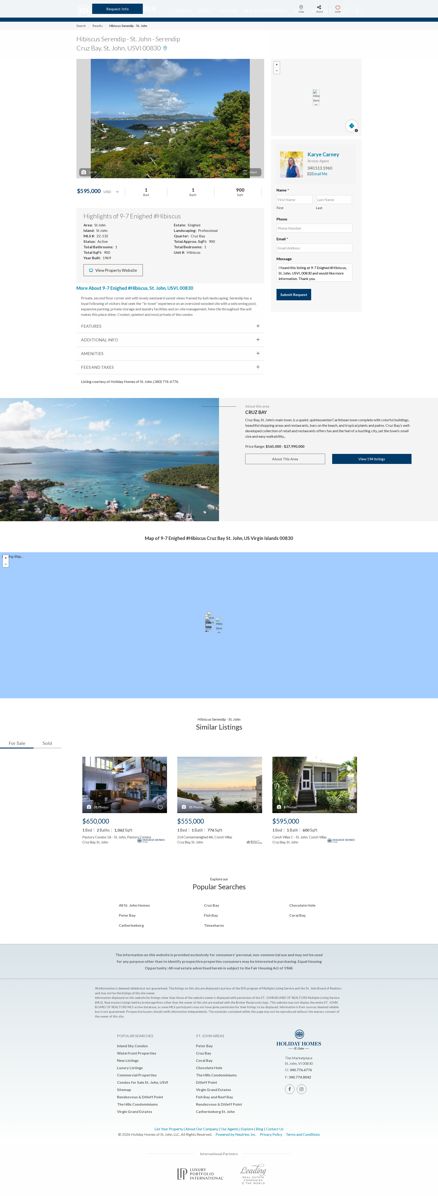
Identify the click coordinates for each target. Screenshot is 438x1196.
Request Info (117, 9)
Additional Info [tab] (99, 339)
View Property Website (116, 270)
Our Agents (230, 1129)
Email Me (319, 173)
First (280, 208)
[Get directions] (352, 126)
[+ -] (316, 97)
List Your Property (168, 1129)
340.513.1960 (320, 168)
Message (284, 258)
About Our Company (201, 1129)
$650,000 (95, 821)
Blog (259, 1129)
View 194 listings (371, 459)
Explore (247, 1129)
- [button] (277, 71)
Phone (281, 219)
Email (282, 239)
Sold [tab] (47, 743)
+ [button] (277, 65)
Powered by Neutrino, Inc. (236, 1134)
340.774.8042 (300, 1077)
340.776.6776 (300, 1070)
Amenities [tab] (92, 353)
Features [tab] (91, 326)
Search (81, 26)
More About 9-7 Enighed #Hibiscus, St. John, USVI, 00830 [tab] (134, 288)
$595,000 (285, 821)
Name (282, 190)
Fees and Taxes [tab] (97, 367)
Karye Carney (323, 154)
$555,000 (190, 821)
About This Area (285, 459)
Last (319, 208)
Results (97, 26)
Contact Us (275, 1129)
